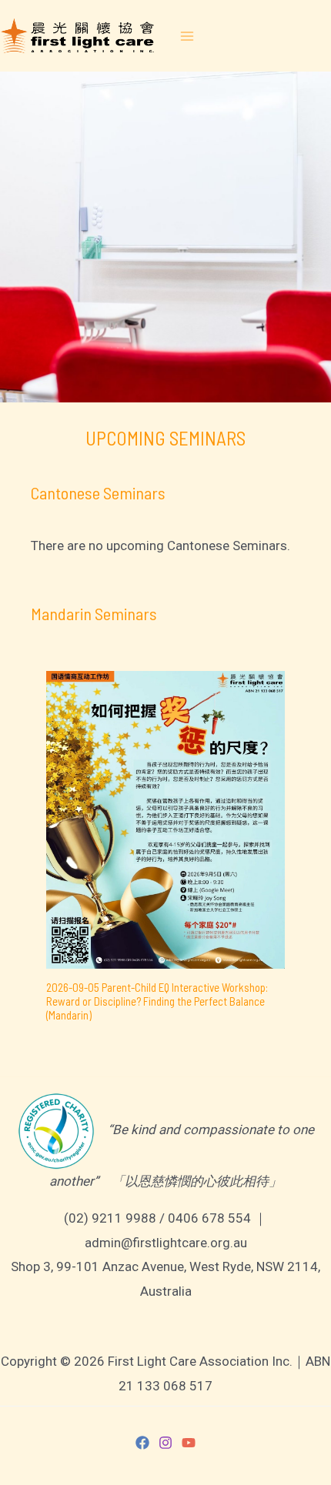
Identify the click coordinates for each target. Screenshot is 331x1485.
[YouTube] (189, 1443)
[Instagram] (165, 1443)
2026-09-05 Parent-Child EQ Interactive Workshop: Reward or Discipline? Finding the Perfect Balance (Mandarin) (157, 1001)
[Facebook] (142, 1443)
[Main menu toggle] (187, 36)
